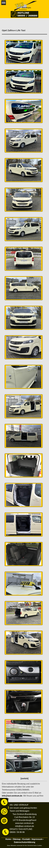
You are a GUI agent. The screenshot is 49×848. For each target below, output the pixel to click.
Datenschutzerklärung (24, 842)
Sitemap (17, 839)
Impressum (37, 839)
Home (8, 839)
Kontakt (26, 839)
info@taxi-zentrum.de (12, 796)
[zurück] (24, 778)
